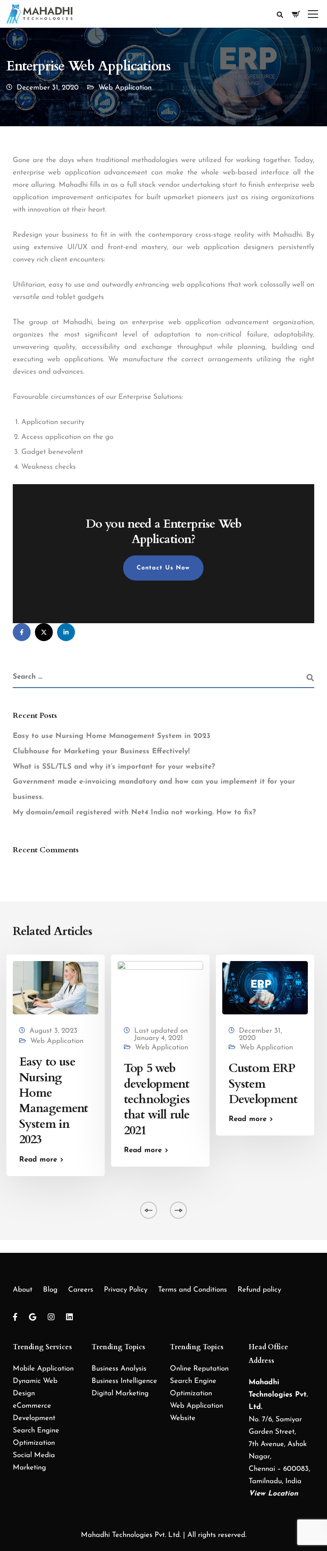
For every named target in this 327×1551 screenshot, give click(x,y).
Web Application (125, 87)
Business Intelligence (124, 1381)
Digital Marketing (120, 1393)
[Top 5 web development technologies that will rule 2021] (160, 987)
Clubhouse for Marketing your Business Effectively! (101, 751)
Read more (38, 1159)
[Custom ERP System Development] (265, 987)
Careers (80, 1289)
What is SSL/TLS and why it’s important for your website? (114, 766)
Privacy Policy (125, 1289)
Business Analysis (119, 1368)
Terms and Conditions (192, 1289)
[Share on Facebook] (22, 632)
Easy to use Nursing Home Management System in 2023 (111, 736)
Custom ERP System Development (263, 1083)
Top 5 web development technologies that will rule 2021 (156, 1099)
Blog (50, 1289)
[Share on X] (44, 632)
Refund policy (259, 1289)
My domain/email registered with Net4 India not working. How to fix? (134, 812)
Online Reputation (199, 1368)
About (22, 1289)
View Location (273, 1493)
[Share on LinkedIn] (66, 632)
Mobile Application (43, 1368)
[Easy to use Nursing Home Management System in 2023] (55, 987)
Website (182, 1418)
